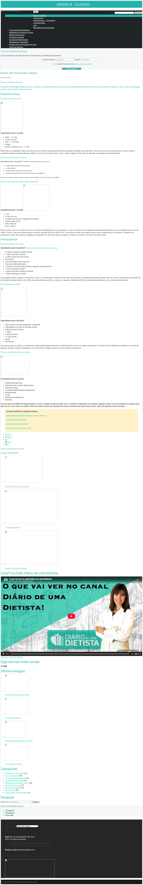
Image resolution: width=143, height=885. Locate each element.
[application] (71, 616)
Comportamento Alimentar (19, 30)
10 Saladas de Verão (13, 527)
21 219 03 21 (82, 4)
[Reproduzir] (4, 654)
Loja (35, 25)
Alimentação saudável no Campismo (19, 741)
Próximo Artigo (18, 449)
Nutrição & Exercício (17, 35)
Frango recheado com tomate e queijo (15, 352)
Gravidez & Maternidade (18, 40)
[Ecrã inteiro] (139, 654)
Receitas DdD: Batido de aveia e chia (18, 428)
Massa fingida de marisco (11, 284)
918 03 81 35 (64, 4)
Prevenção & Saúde (16, 37)
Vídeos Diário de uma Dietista (16, 792)
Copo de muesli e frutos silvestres (13, 157)
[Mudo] (136, 654)
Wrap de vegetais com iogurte (12, 244)
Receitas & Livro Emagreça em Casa (22, 44)
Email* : (78, 60)
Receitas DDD (6, 77)
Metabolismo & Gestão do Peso (21, 32)
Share (9, 435)
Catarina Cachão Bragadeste (12, 657)
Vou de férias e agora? (13, 764)
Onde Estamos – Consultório (44, 20)
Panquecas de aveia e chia (11, 98)
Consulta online (39, 23)
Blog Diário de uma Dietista (43, 28)
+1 (8, 440)
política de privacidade (82, 64)
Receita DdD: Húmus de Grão (16, 420)
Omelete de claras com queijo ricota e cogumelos (19, 181)
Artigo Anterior (6, 449)
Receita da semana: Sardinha (16, 568)
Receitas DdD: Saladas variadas (17, 424)
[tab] (71, 98)
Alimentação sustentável (18, 42)
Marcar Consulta (39, 16)
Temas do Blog (11, 826)
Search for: (110, 13)
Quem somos (38, 18)
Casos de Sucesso (16, 47)
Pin (8, 444)
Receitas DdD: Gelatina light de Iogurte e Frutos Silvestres (26, 415)
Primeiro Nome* (49, 60)
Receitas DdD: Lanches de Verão (17, 486)
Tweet (9, 437)
